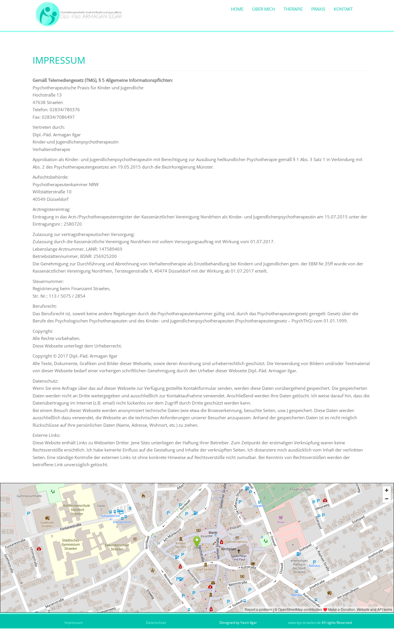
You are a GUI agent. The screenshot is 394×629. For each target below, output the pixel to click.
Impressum (74, 622)
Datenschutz (156, 622)
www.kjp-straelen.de (305, 622)
